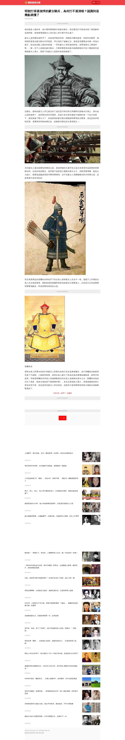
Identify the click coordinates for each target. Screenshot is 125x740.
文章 (93, 2)
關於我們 (27, 733)
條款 (37, 733)
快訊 (98, 2)
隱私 (40, 733)
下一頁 (62, 418)
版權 (42, 733)
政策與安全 (33, 733)
